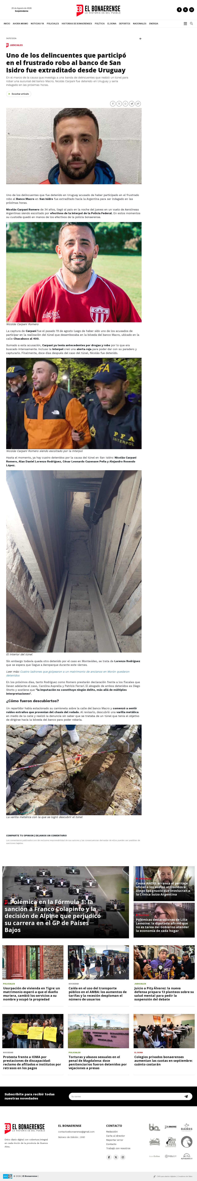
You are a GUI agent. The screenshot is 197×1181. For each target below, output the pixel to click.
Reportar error (114, 1140)
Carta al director (115, 1135)
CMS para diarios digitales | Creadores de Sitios (174, 1176)
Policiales (53, 23)
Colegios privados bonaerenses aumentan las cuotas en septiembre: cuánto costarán (163, 1060)
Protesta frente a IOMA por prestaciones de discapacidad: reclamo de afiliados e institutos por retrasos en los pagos (32, 1062)
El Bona (111, 23)
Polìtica (100, 23)
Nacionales (139, 23)
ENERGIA (153, 23)
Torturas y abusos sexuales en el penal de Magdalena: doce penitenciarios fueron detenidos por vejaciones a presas (98, 1062)
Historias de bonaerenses (77, 23)
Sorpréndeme (21, 11)
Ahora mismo (20, 23)
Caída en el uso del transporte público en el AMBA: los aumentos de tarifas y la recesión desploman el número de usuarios (98, 993)
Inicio (7, 23)
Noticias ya (37, 23)
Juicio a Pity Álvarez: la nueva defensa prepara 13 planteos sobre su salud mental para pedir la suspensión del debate (164, 993)
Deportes (124, 23)
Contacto (111, 1144)
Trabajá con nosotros (118, 1148)
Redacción (112, 1131)
